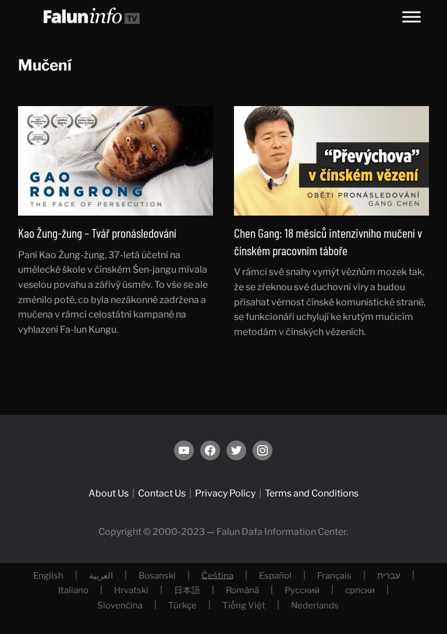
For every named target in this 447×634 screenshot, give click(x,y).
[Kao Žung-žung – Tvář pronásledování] (116, 159)
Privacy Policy (225, 493)
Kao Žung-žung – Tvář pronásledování (97, 232)
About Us (108, 493)
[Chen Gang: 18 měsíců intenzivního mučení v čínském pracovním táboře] (332, 159)
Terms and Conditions (312, 493)
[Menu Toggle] (411, 16)
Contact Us (162, 493)
